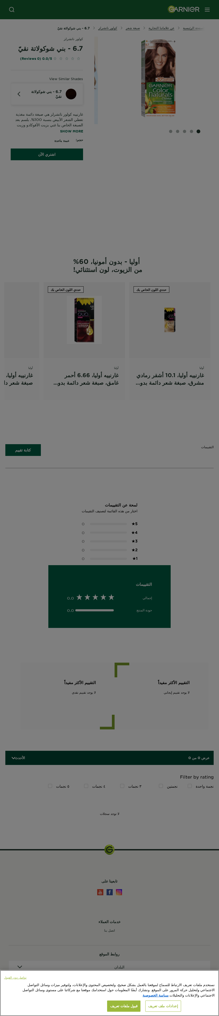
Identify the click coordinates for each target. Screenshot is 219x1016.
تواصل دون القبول (15, 977)
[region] (109, 993)
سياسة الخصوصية (156, 995)
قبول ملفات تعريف (124, 1006)
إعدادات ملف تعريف (163, 1006)
